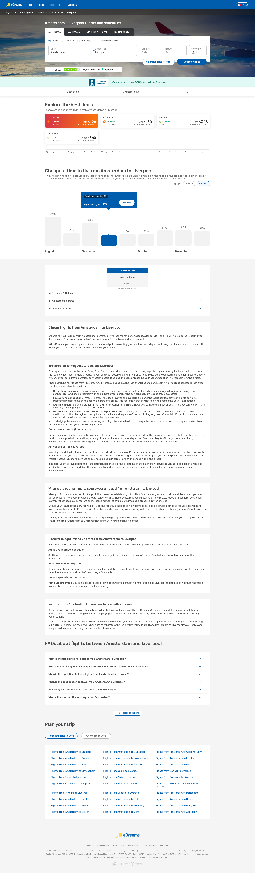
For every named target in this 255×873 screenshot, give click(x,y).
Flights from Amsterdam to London (175, 758)
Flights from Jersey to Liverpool (68, 777)
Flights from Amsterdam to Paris (173, 764)
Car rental (72, 5)
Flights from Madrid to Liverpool (121, 783)
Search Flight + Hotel (158, 61)
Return (168, 49)
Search (127, 202)
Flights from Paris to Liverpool (120, 777)
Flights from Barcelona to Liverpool (70, 783)
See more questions (129, 713)
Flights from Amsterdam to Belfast (70, 805)
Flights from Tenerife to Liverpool (69, 792)
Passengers (196, 48)
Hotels (42, 5)
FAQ (186, 91)
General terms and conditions (97, 845)
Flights (31, 5)
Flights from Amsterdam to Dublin (122, 799)
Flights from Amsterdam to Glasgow (175, 805)
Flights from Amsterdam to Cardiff (70, 799)
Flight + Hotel (56, 5)
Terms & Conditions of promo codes (156, 845)
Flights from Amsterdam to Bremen (70, 758)
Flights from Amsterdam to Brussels (71, 751)
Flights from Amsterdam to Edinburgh (124, 805)
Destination (100, 49)
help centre (163, 857)
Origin (53, 49)
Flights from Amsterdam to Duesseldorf (125, 751)
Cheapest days (131, 91)
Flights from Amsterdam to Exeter (70, 811)
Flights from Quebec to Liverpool (121, 792)
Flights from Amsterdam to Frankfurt (71, 764)
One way (203, 183)
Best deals (73, 91)
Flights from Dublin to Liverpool (120, 771)
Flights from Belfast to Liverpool (173, 771)
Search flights (192, 61)
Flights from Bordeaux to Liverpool (174, 777)
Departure (147, 49)
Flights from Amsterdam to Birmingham (73, 771)
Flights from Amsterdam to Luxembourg (125, 758)
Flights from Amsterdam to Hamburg (123, 764)
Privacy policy (132, 845)
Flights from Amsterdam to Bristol (174, 799)
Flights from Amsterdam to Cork (121, 811)
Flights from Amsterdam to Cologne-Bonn (178, 751)
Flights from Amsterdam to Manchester (177, 792)
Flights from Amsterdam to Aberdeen (176, 811)
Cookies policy (118, 845)
